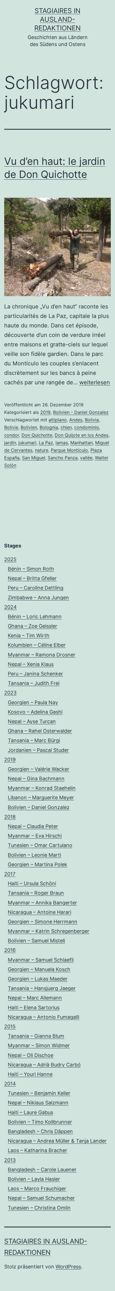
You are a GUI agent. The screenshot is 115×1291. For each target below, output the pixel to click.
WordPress (68, 1267)
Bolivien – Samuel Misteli (36, 940)
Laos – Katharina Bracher (37, 1150)
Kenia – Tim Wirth (28, 635)
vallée (86, 457)
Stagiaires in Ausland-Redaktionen (57, 19)
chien (66, 427)
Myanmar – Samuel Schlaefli (41, 960)
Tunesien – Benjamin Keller (39, 1093)
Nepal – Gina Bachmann (36, 778)
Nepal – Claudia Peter (33, 826)
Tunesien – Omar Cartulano (40, 845)
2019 (45, 412)
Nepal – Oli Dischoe (30, 1055)
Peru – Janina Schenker (35, 674)
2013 (10, 1160)
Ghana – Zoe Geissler (32, 626)
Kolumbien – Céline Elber (37, 645)
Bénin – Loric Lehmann (35, 616)
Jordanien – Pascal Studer (38, 750)
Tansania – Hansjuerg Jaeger (42, 988)
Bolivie (11, 427)
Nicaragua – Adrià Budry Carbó (44, 1065)
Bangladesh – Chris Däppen (40, 1131)
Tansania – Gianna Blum (36, 1036)
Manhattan (81, 442)
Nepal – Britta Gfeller (32, 578)
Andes (75, 420)
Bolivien (29, 427)
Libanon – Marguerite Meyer (41, 797)
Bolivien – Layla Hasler (34, 1179)
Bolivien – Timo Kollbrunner (40, 1122)
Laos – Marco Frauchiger (37, 1188)
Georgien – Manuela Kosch (39, 969)
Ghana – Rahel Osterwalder (40, 731)
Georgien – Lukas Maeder (38, 979)
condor (11, 435)
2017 (9, 874)
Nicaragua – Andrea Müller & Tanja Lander (57, 1141)
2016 (10, 950)
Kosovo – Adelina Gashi (35, 712)
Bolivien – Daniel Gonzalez (39, 807)
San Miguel (33, 457)
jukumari (27, 442)
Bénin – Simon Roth (31, 569)
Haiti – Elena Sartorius (33, 1007)
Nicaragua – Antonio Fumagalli (43, 1017)
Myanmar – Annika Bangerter (42, 903)
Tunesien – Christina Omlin (39, 1208)
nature (41, 450)
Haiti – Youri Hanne (30, 1074)
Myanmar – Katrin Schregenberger (48, 931)
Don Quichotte (36, 435)
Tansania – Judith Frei (33, 683)
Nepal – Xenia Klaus (31, 664)
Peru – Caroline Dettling (35, 588)
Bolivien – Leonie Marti (34, 855)
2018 (10, 817)
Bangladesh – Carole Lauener (42, 1169)
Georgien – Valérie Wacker (38, 769)
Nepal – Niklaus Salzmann (38, 1103)
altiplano (58, 420)
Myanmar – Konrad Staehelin (42, 788)
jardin (10, 442)
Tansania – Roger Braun (36, 893)
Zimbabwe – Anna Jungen (38, 597)
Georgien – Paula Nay (33, 702)
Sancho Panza (63, 457)
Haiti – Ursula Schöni (32, 883)
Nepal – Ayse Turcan (32, 721)
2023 (10, 693)
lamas (62, 442)
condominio (86, 427)
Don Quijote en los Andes (81, 435)
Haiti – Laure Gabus (30, 1112)
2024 (10, 607)
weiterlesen (94, 382)
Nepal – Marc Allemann (35, 998)
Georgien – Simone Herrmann (42, 922)
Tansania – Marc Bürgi (34, 740)
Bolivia (92, 420)
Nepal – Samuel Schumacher (41, 1198)
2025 (10, 559)
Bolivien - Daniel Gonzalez (81, 412)
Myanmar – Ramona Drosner (41, 655)
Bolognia (49, 427)
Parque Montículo (69, 450)
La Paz (46, 442)
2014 (10, 1084)
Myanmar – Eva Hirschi (35, 836)
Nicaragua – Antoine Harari (39, 912)
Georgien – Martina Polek (37, 864)
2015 (10, 1026)
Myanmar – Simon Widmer (39, 1045)
